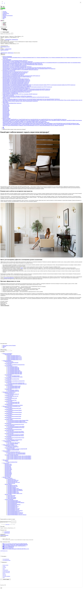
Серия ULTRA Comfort (30, 122)
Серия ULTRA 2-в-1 (22, 122)
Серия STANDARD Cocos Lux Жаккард (64, 124)
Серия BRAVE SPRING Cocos (20, 121)
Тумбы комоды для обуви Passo (11, 445)
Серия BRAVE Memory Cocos (45, 120)
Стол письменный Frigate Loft (17, 71)
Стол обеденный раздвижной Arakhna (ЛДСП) (41, 84)
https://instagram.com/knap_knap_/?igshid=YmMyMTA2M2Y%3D (16, 544)
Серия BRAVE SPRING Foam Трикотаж (74, 120)
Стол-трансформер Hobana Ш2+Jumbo (14, 63)
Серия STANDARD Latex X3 (15, 124)
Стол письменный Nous (13, 74)
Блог (4, 18)
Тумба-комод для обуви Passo (12, 446)
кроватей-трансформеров (9, 277)
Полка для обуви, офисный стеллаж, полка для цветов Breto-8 (20, 101)
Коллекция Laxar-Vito (7, 89)
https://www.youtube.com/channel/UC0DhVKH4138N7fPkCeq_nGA (16, 548)
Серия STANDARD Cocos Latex (38, 124)
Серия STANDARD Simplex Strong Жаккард (44, 123)
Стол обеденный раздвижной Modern (17, 79)
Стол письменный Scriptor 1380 (29, 75)
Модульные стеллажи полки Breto (9, 100)
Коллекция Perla (6, 108)
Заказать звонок (17, 52)
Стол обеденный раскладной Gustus (17, 78)
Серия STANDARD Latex (12, 505)
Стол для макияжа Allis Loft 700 (15, 93)
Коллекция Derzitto (6, 76)
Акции (4, 577)
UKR (5, 22)
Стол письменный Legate (14, 73)
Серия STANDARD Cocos (27, 124)
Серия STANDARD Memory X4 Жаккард (15, 125)
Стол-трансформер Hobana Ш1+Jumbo (14, 371)
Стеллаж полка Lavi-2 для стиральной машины (45, 99)
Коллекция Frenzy (6, 61)
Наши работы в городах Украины (9, 345)
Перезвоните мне (2, 534)
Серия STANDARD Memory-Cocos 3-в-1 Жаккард (48, 125)
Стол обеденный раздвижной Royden (17, 87)
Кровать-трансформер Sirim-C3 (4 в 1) (74, 57)
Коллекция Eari (6, 107)
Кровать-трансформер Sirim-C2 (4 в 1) (59, 57)
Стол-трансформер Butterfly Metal (30, 68)
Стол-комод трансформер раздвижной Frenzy (18, 61)
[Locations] (1, 7)
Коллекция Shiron (6, 64)
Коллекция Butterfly (6, 68)
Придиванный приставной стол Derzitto (18, 76)
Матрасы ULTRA (6, 122)
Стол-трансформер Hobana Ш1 (27, 62)
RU (4, 23)
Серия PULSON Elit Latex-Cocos (47, 119)
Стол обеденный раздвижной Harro (16, 83)
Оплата (4, 568)
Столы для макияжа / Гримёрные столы (10, 440)
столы (21, 267)
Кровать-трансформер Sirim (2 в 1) (15, 57)
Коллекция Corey (6, 105)
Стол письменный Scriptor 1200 (16, 75)
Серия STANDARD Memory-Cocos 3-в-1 (31, 125)
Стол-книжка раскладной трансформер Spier (17, 67)
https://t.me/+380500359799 (9, 546)
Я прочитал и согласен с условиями (9, 524)
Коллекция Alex (6, 116)
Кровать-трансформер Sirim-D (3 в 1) (30, 57)
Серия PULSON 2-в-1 (14, 119)
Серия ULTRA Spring (14, 122)
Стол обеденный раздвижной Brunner (17, 80)
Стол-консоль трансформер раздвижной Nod (17, 66)
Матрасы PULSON (6, 119)
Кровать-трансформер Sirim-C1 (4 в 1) (44, 57)
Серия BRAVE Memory (34, 120)
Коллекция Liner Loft (7, 72)
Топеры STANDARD (7, 123)
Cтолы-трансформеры (7, 360)
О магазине (5, 12)
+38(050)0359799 (8, 39)
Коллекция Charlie (6, 110)
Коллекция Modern (6, 79)
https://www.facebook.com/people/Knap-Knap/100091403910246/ (15, 543)
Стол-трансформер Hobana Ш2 (39, 62)
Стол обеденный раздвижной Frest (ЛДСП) (17, 85)
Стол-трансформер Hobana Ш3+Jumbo (29, 63)
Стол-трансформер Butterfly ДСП (43, 68)
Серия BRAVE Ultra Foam (15, 120)
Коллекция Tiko (6, 117)
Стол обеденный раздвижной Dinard (17, 81)
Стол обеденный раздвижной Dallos (17, 82)
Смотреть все (5, 58)
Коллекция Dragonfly (7, 60)
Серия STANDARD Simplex (16, 123)
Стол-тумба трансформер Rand (15, 65)
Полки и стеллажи (6, 450)
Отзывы (4, 16)
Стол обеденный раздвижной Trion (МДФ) (20, 88)
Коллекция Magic (6, 115)
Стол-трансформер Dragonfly (16, 60)
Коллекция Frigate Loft (7, 71)
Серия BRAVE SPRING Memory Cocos (33, 121)
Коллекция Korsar (6, 91)
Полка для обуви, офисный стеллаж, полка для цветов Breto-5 (52, 100)
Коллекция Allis (6, 93)
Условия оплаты (6, 13)
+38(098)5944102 (15, 39)
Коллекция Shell (6, 111)
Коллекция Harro (6, 83)
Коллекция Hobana (6, 62)
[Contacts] (4, 7)
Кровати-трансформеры (7, 353)
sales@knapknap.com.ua (3, 550)
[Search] (12, 33)
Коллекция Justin (6, 113)
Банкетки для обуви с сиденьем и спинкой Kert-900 (17, 448)
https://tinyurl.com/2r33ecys (8, 547)
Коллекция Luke (6, 109)
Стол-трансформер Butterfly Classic (17, 68)
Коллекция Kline (6, 90)
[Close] (80, 2)
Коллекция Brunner (6, 80)
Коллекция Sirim (6, 57)
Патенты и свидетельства (8, 15)
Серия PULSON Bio (57, 119)
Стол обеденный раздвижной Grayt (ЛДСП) (38, 86)
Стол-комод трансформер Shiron (16, 64)
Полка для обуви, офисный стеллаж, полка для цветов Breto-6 (19, 457)
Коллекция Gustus (6, 78)
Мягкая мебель (5, 459)
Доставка (4, 11)
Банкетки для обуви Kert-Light (13, 449)
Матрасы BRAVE (6, 120)
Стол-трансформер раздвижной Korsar (17, 91)
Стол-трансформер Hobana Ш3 (51, 62)
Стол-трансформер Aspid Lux (15, 69)
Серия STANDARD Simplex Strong (29, 123)
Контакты (4, 14)
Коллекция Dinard (6, 81)
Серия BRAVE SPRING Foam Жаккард (58, 120)
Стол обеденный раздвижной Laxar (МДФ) (19, 89)
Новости (4, 17)
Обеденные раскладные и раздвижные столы (11, 406)
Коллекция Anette (6, 106)
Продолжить (6, 340)
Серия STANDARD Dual (58, 123)
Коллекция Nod (6, 66)
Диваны (4, 103)
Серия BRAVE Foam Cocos (25, 120)
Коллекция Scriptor (6, 75)
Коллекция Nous (6, 74)
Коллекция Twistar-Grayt (7, 86)
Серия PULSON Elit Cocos (35, 119)
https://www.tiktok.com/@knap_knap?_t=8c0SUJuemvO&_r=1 (15, 545)
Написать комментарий (5, 305)
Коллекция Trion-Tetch (7, 88)
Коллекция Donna (6, 114)
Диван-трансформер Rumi (11, 103)
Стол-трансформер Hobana (15, 62)
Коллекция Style (6, 112)
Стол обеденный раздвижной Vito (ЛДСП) (36, 89)
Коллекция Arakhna (6, 84)
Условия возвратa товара (6, 571)
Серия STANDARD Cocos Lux (50, 124)
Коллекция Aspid (6, 69)
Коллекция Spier (6, 67)
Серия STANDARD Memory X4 (13, 511)
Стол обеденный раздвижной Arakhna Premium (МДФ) (21, 84)
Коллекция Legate (6, 73)
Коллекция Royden (6, 87)
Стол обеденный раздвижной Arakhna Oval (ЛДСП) (60, 84)
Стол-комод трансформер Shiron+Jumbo (30, 64)
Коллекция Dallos (6, 82)
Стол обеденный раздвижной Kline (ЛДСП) (17, 90)
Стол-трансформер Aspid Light (27, 69)
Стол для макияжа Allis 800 (27, 93)
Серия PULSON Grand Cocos (24, 119)
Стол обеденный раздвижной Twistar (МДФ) (20, 86)
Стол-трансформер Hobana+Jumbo (63, 62)
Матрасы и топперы (6, 477)
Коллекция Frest (6, 85)
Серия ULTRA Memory (39, 122)
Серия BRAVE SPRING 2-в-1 (8, 121)
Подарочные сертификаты (6, 576)
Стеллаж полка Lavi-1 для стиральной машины (27, 99)
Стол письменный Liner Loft (16, 72)
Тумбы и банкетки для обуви (8, 444)
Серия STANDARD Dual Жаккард (69, 123)
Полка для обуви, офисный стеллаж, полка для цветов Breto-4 (28, 100)
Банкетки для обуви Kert (9, 447)
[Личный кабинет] (41, 4)
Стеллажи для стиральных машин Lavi (10, 99)
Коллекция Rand (6, 65)
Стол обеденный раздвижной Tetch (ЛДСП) (36, 88)
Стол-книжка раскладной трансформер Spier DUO (36, 67)
